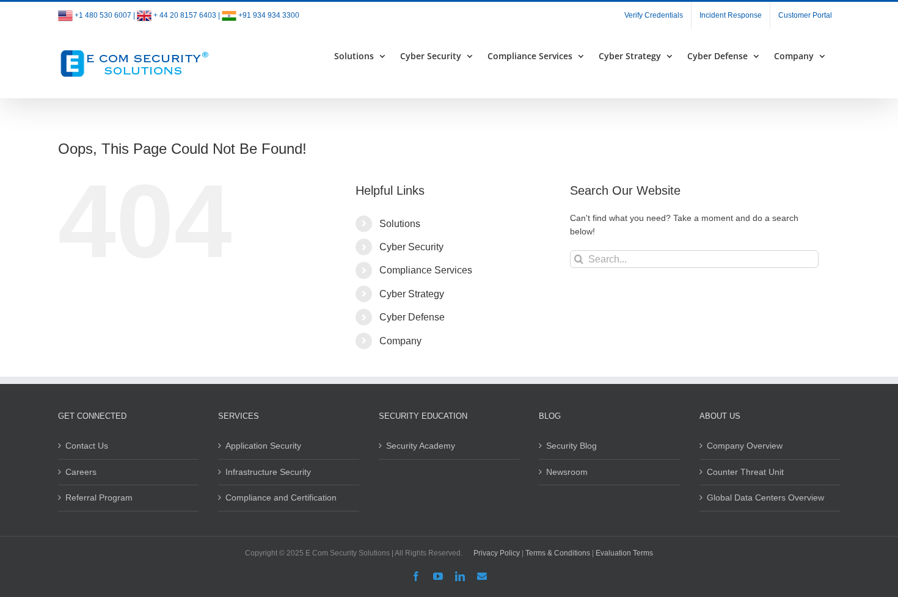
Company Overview (745, 445)
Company (400, 341)
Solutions (399, 224)
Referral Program (99, 497)
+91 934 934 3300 (268, 15)
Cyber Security (411, 247)
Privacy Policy (496, 553)
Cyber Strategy (411, 294)
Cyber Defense (412, 317)
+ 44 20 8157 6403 (184, 15)
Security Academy (420, 445)
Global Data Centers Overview (765, 497)
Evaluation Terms (624, 553)
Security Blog (571, 445)
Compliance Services (425, 270)
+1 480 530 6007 (103, 15)
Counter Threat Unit (745, 472)
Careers (81, 472)
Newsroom (567, 472)
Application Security (263, 445)
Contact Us (86, 445)
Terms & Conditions (557, 553)
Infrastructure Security (268, 472)
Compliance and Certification (281, 497)
